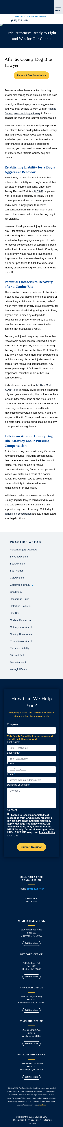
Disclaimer (18, 1120)
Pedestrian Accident (21, 641)
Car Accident (17, 577)
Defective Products (20, 606)
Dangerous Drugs (19, 599)
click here (42, 1105)
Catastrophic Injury (20, 585)
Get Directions (31, 943)
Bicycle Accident (19, 556)
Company (12, 724)
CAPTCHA (13, 835)
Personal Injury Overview (23, 549)
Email (11, 774)
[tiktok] (50, 21)
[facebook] (35, 21)
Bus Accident (17, 570)
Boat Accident (17, 563)
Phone (11, 763)
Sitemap (47, 1120)
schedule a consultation (18, 513)
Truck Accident (18, 662)
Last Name (13, 752)
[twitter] (39, 21)
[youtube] (46, 21)
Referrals (31, 1123)
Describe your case (18, 784)
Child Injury (16, 592)
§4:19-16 (38, 191)
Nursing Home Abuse (21, 634)
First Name (13, 742)
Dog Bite (14, 613)
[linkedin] (32, 21)
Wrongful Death (18, 669)
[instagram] (43, 21)
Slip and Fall (17, 655)
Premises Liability (19, 648)
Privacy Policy (47, 832)
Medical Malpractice (21, 620)
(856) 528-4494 (19, 20)
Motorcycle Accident (21, 627)
